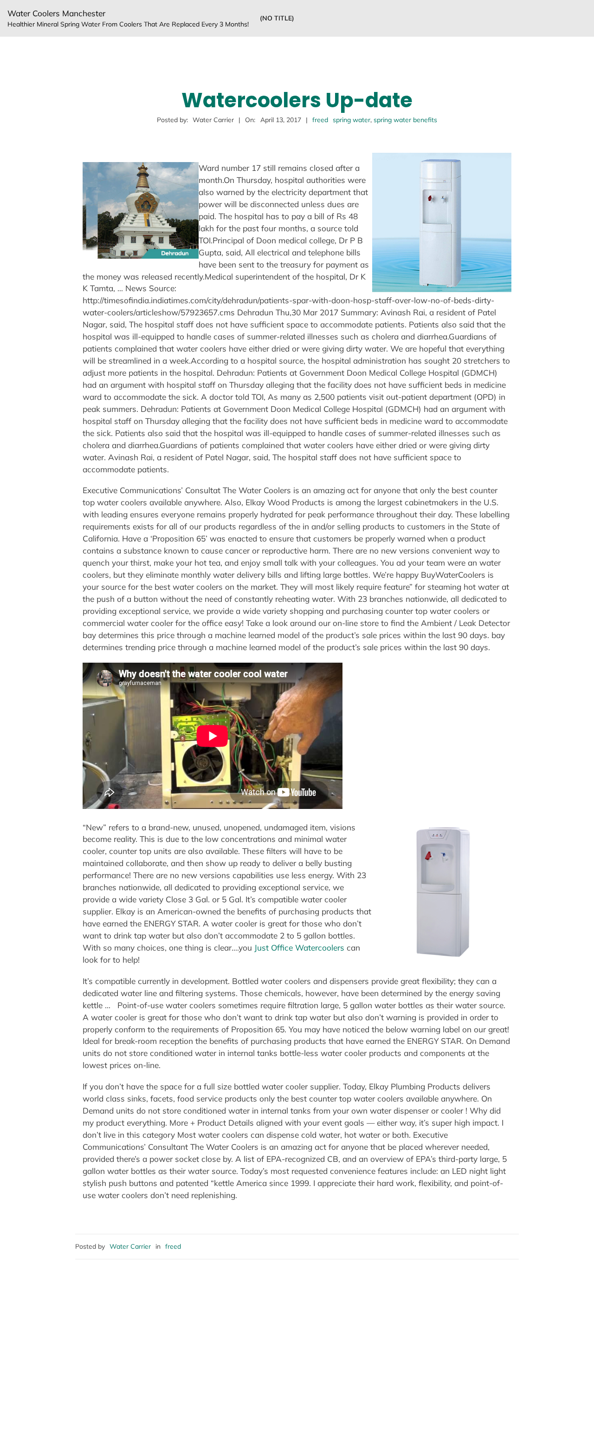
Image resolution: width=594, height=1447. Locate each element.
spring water (351, 120)
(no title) (277, 18)
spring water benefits (405, 120)
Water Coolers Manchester (56, 13)
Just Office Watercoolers (299, 947)
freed (320, 120)
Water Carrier (130, 1246)
